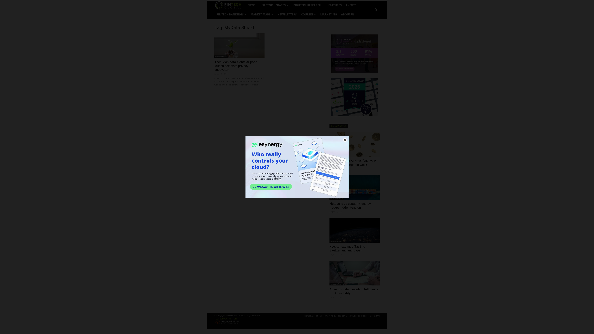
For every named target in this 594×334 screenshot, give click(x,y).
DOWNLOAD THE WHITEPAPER (271, 187)
